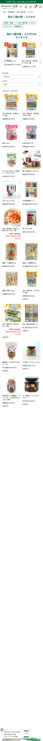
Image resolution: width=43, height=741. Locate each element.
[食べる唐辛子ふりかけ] (31, 160)
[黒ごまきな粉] (31, 217)
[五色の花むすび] (31, 132)
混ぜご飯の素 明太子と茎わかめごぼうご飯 (10, 229)
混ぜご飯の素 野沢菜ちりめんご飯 (29, 62)
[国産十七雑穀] (11, 252)
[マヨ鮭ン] (31, 351)
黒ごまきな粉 (27, 228)
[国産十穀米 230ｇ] (11, 279)
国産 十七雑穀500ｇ (29, 263)
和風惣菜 (11, 12)
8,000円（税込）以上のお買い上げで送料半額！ (21, 2)
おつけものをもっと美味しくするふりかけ (10, 172)
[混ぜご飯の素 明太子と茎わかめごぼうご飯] (11, 217)
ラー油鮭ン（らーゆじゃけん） (31, 396)
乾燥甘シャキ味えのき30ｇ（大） (11, 363)
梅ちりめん (6, 143)
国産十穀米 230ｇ (8, 290)
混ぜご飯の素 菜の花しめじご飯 (10, 325)
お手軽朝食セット (10, 61)
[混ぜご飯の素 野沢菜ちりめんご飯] (30, 50)
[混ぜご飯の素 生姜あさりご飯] (11, 102)
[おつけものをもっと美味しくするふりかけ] (11, 160)
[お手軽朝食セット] (12, 50)
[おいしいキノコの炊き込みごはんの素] (11, 385)
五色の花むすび (27, 143)
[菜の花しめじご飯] (11, 313)
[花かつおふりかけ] (11, 189)
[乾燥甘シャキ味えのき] (11, 351)
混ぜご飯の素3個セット (30, 324)
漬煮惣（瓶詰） (9, 23)
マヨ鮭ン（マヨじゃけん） (31, 362)
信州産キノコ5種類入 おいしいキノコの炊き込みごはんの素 (11, 397)
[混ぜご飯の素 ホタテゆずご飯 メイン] (31, 279)
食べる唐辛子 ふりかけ (30, 171)
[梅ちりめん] (11, 132)
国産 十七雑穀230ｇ (9, 263)
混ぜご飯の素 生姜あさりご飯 (10, 114)
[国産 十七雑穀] (31, 252)
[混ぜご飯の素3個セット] (31, 313)
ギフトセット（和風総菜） (13, 26)
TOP (4, 12)
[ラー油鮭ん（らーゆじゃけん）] (31, 385)
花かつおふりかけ (8, 201)
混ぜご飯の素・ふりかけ (26, 23)
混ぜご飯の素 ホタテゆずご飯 (31, 291)
